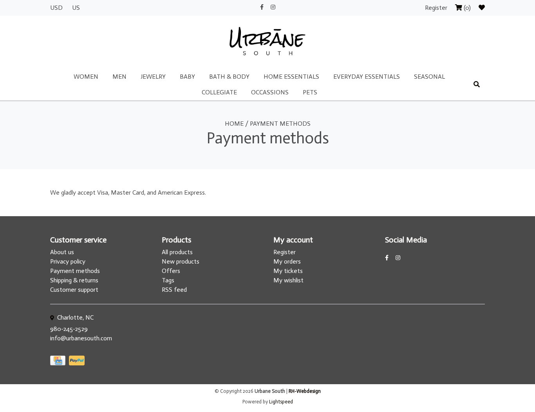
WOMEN (86, 76)
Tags (168, 280)
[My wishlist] (482, 7)
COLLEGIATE (219, 92)
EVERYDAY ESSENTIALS (366, 76)
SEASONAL (429, 76)
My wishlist (288, 280)
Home (234, 123)
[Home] (267, 41)
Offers (171, 271)
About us (62, 252)
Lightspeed (281, 402)
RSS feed (174, 289)
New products (180, 261)
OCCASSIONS (270, 92)
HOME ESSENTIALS (291, 76)
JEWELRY (153, 76)
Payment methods (280, 123)
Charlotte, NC (75, 317)
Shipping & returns (74, 280)
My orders (287, 261)
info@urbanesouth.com (81, 338)
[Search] (476, 84)
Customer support (74, 289)
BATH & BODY (229, 76)
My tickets (288, 271)
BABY (187, 76)
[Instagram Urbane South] (273, 7)
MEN (119, 76)
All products (177, 252)
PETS (310, 92)
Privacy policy (67, 261)
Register (437, 7)
